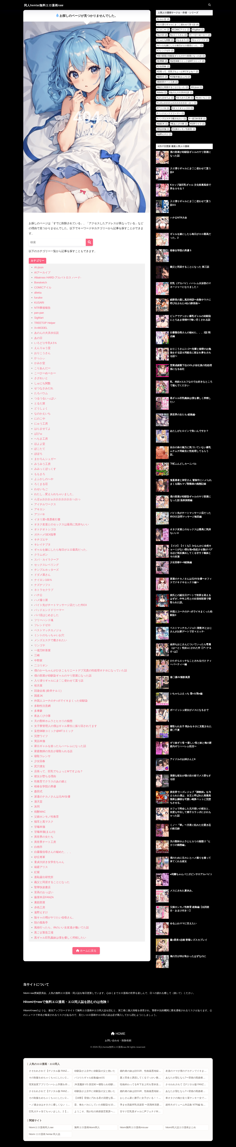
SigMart (39, 317)
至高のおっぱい (43, 892)
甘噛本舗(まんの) (44, 831)
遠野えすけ (41, 912)
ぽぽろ (38, 453)
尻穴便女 (39, 766)
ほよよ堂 (39, 443)
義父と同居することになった (52, 882)
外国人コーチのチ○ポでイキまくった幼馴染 (61, 700)
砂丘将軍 (39, 857)
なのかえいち (42, 413)
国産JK (38, 695)
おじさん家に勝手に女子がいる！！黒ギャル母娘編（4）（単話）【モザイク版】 (141, 1098)
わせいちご (41, 489)
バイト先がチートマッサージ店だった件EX (60, 605)
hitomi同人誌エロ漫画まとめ (181, 1127)
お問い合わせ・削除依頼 (118, 1040)
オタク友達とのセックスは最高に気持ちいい (61, 524)
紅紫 (37, 872)
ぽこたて (39, 448)
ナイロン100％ (43, 579)
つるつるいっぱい (45, 398)
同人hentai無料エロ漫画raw (43, 5)
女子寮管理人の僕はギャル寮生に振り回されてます (65, 726)
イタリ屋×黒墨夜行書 (47, 519)
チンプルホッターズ (46, 569)
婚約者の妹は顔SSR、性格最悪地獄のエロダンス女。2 (141, 1071)
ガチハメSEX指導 (45, 534)
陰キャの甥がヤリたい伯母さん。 (54, 917)
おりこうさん (42, 353)
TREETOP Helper (44, 322)
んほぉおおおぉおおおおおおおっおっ (57, 499)
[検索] (89, 242)
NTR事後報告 (42, 307)
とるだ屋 (39, 403)
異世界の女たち (43, 836)
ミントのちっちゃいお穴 (49, 635)
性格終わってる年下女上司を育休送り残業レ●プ (141, 1084)
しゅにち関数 (42, 383)
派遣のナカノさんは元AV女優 (52, 796)
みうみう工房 (42, 463)
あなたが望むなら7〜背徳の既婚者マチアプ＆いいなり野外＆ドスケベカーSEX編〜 (187, 1077)
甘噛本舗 (39, 826)
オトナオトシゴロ (45, 529)
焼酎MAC (40, 811)
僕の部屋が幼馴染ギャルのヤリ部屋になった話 (63, 675)
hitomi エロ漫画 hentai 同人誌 (44, 1134)
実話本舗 (39, 741)
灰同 (37, 806)
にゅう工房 (41, 423)
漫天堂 (38, 801)
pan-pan (39, 312)
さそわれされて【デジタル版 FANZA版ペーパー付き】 (50, 1071)
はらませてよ (42, 428)
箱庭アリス (41, 867)
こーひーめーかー (45, 373)
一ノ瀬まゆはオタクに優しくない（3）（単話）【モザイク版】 (50, 1104)
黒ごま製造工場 (43, 932)
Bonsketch (40, 282)
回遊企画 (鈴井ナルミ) (47, 690)
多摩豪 (38, 710)
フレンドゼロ (42, 625)
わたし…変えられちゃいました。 (54, 494)
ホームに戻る (87, 950)
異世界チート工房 (45, 841)
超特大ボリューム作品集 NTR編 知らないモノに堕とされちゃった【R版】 (187, 1104)
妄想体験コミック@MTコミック (54, 730)
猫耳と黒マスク (43, 821)
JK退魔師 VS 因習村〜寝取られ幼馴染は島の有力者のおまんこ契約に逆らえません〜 (96, 1084)
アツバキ (39, 514)
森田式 (38, 791)
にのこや (39, 418)
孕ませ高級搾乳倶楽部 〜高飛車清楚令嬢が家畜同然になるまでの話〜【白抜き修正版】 (141, 1104)
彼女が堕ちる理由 (45, 776)
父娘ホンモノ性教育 (46, 816)
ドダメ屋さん (42, 574)
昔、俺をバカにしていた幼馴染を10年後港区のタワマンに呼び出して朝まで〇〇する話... (96, 1104)
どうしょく (41, 408)
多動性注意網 (42, 705)
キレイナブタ (42, 544)
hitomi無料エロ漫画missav (134, 1127)
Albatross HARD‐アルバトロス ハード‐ (57, 277)
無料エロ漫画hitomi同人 (87, 1127)
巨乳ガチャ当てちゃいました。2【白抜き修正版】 (50, 1111)
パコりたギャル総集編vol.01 (89, 1077)
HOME (120, 1033)
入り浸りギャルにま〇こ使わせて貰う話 (58, 680)
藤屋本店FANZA (44, 897)
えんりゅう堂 (42, 348)
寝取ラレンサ (42, 756)
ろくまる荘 (41, 484)
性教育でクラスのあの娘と (50, 781)
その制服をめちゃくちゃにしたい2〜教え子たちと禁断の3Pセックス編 (50, 1077)
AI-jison (38, 267)
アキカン (39, 509)
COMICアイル (42, 287)
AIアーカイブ (42, 272)
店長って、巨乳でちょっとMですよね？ (58, 771)
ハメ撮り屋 (41, 600)
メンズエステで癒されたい (50, 640)
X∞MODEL (40, 327)
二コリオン (41, 665)
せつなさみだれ (43, 388)
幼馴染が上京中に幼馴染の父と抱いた (94, 1071)
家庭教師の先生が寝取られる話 (53, 751)
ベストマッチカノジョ (47, 630)
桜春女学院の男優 (45, 786)
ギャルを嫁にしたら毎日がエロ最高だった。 (61, 549)
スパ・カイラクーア (46, 559)
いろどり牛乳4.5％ (45, 343)
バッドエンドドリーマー (49, 610)
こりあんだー (42, 368)
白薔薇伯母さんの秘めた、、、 (53, 851)
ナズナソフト (42, 584)
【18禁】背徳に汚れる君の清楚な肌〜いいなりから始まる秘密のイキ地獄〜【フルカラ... (96, 1098)
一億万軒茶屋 (42, 650)
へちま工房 (41, 438)
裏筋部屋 (39, 902)
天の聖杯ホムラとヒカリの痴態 (53, 721)
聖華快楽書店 (42, 887)
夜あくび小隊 (42, 715)
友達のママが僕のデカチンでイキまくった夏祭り (187, 1071)
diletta (37, 292)
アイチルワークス (45, 504)
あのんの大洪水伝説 (46, 332)
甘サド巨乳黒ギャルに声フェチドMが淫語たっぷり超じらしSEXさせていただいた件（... (141, 1111)
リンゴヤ (39, 645)
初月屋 (38, 685)
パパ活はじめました (46, 615)
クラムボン (41, 554)
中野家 (38, 660)
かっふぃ (39, 358)
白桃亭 (38, 846)
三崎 (37, 655)
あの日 (38, 338)
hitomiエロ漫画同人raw (41, 1127)
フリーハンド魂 (43, 620)
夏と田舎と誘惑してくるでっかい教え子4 (141, 1077)
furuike (38, 297)
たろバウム (41, 393)
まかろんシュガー (45, 459)
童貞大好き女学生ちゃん (49, 862)
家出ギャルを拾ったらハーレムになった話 (60, 746)
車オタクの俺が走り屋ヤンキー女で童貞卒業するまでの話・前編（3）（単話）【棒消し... (187, 1098)
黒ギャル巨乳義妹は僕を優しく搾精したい (60, 937)
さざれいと (41, 378)
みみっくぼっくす (45, 468)
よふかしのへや (43, 479)
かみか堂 (39, 363)
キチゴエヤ (41, 539)
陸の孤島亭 (41, 922)
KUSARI (39, 302)
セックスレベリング (46, 564)
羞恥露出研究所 (43, 877)
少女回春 (39, 761)
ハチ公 (38, 595)
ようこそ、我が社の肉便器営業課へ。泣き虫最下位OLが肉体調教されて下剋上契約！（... (96, 1111)
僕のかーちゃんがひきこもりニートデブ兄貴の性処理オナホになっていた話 (80, 670)
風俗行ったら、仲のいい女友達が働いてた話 (61, 927)
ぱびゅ (38, 433)
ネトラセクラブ (43, 589)
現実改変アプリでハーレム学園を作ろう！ (50, 1084)
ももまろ (39, 474)
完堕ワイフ (41, 736)
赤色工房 (39, 907)
